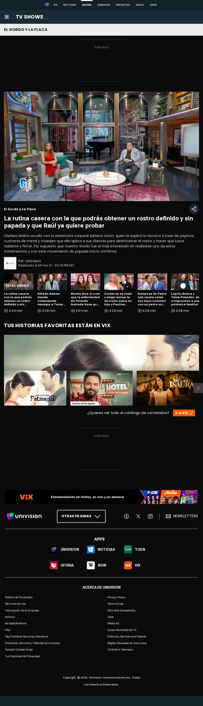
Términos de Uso (15, 603)
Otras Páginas (76, 516)
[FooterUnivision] (24, 516)
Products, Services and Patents (126, 636)
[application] (101, 146)
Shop (153, 4)
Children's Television (120, 649)
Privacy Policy (116, 597)
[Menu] (6, 17)
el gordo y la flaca (26, 29)
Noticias (69, 4)
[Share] (194, 209)
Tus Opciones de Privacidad (22, 656)
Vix (55, 4)
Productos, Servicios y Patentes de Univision (32, 643)
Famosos (104, 4)
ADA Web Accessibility (121, 610)
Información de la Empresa (22, 610)
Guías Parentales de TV (121, 629)
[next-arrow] (198, 388)
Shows (87, 4)
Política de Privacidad (18, 597)
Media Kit (113, 623)
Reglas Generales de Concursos (127, 643)
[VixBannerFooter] (101, 497)
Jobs (110, 617)
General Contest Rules (19, 649)
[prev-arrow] (1, 388)
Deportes (123, 4)
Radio (140, 4)
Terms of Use (115, 603)
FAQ (7, 629)
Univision (33, 261)
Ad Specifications (15, 623)
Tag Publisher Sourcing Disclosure (26, 636)
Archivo (10, 617)
